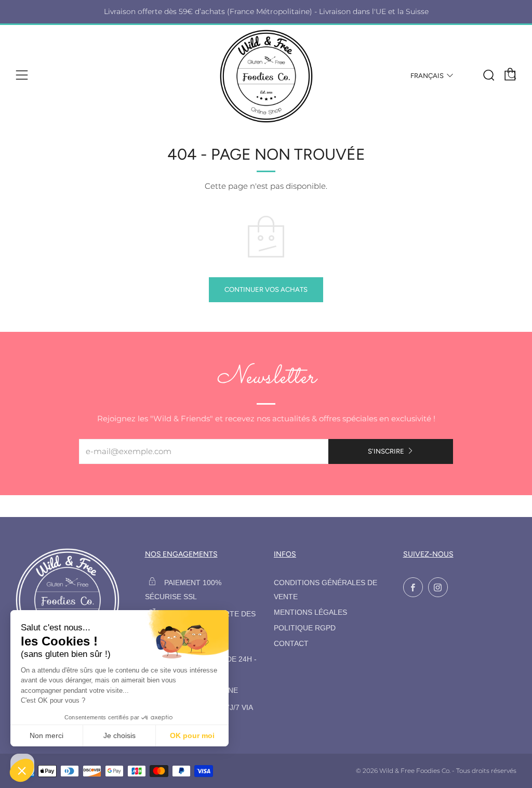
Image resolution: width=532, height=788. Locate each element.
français (427, 76)
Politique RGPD (305, 628)
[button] (21, 770)
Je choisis (119, 735)
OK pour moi (192, 735)
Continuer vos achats (266, 289)
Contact (291, 644)
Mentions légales (310, 612)
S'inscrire (386, 451)
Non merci (46, 735)
